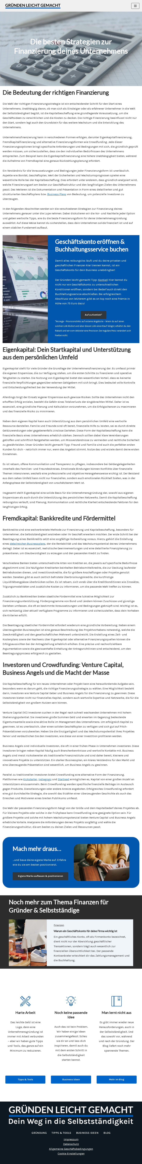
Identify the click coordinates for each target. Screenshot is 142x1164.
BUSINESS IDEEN (87, 1132)
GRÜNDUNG (39, 1132)
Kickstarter (30, 779)
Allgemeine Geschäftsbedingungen (71, 1149)
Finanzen (59, 925)
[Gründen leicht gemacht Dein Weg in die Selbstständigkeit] (34, 5)
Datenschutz (71, 1144)
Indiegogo (44, 779)
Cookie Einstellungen (71, 1153)
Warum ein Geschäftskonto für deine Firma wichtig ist (85, 931)
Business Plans (56, 194)
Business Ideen (71, 1079)
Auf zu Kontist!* (93, 314)
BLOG (106, 1132)
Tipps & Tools (25, 1079)
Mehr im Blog (116, 1079)
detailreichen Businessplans (27, 543)
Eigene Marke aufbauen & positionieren (40, 876)
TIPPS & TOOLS (61, 1132)
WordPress (85, 1160)
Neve (53, 1160)
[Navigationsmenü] (135, 6)
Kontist (102, 279)
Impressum (71, 1139)
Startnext (63, 779)
